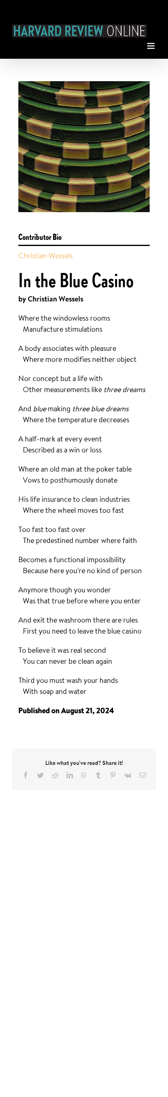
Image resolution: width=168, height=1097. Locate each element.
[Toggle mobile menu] (151, 44)
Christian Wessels (45, 255)
